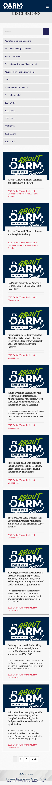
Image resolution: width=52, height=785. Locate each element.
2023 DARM (10, 111)
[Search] (46, 31)
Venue (19, 779)
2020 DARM (10, 134)
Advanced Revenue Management (20, 72)
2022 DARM (10, 118)
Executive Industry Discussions (19, 48)
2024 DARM (10, 103)
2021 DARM (10, 126)
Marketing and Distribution (16, 87)
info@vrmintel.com (26, 774)
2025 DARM (13, 191)
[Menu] (47, 6)
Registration (11, 779)
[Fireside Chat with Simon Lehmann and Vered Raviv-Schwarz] (26, 176)
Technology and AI (13, 95)
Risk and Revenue (13, 56)
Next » (34, 759)
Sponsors (34, 779)
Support (43, 779)
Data (7, 79)
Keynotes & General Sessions (18, 41)
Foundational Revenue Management (21, 64)
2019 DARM (10, 141)
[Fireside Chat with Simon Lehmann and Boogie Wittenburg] (26, 227)
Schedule (26, 779)
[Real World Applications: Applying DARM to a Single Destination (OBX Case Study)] (26, 279)
